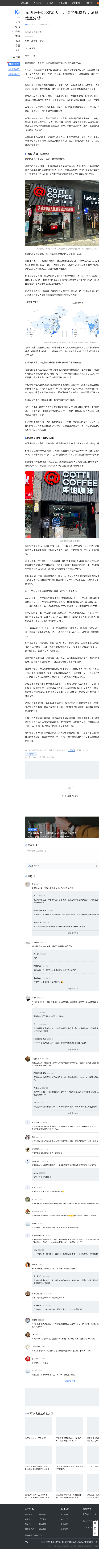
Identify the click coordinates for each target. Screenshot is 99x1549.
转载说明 (71, 750)
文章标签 (64, 1524)
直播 (17, 36)
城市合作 (28, 1514)
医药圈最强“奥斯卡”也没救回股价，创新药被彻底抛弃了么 (69, 1496)
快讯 (17, 26)
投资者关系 (29, 1528)
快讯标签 (64, 1528)
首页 (17, 22)
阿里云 (48, 1542)
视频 (17, 40)
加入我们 (43, 1528)
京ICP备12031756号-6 (86, 1546)
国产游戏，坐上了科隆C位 (36, 1438)
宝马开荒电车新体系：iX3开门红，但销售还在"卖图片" (68, 1439)
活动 (17, 50)
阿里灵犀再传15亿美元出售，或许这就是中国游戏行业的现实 (38, 1467)
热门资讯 (64, 1514)
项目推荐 (30, 753)
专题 (17, 45)
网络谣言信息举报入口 (34, 1535)
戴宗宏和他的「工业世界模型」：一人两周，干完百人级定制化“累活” (38, 1496)
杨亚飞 (28, 24)
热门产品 (64, 1519)
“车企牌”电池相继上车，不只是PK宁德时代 (69, 1467)
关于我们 (43, 1519)
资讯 (17, 31)
